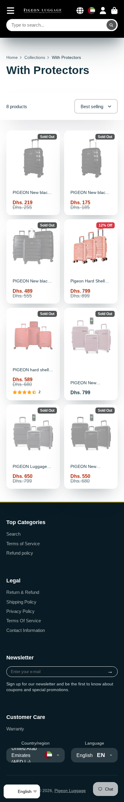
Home (12, 57)
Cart (114, 10)
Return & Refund (22, 592)
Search (13, 533)
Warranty (15, 728)
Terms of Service (23, 543)
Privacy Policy (20, 611)
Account (103, 10)
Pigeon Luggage (70, 790)
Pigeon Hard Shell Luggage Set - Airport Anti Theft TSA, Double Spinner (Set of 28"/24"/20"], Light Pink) (91, 261)
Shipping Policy (21, 601)
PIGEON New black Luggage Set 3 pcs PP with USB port (33, 261)
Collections (34, 57)
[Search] (112, 25)
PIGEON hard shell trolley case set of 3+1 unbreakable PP (33, 354)
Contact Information (25, 630)
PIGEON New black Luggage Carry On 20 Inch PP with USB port (91, 172)
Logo (42, 11)
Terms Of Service (23, 620)
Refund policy (19, 553)
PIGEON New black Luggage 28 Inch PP (33, 172)
